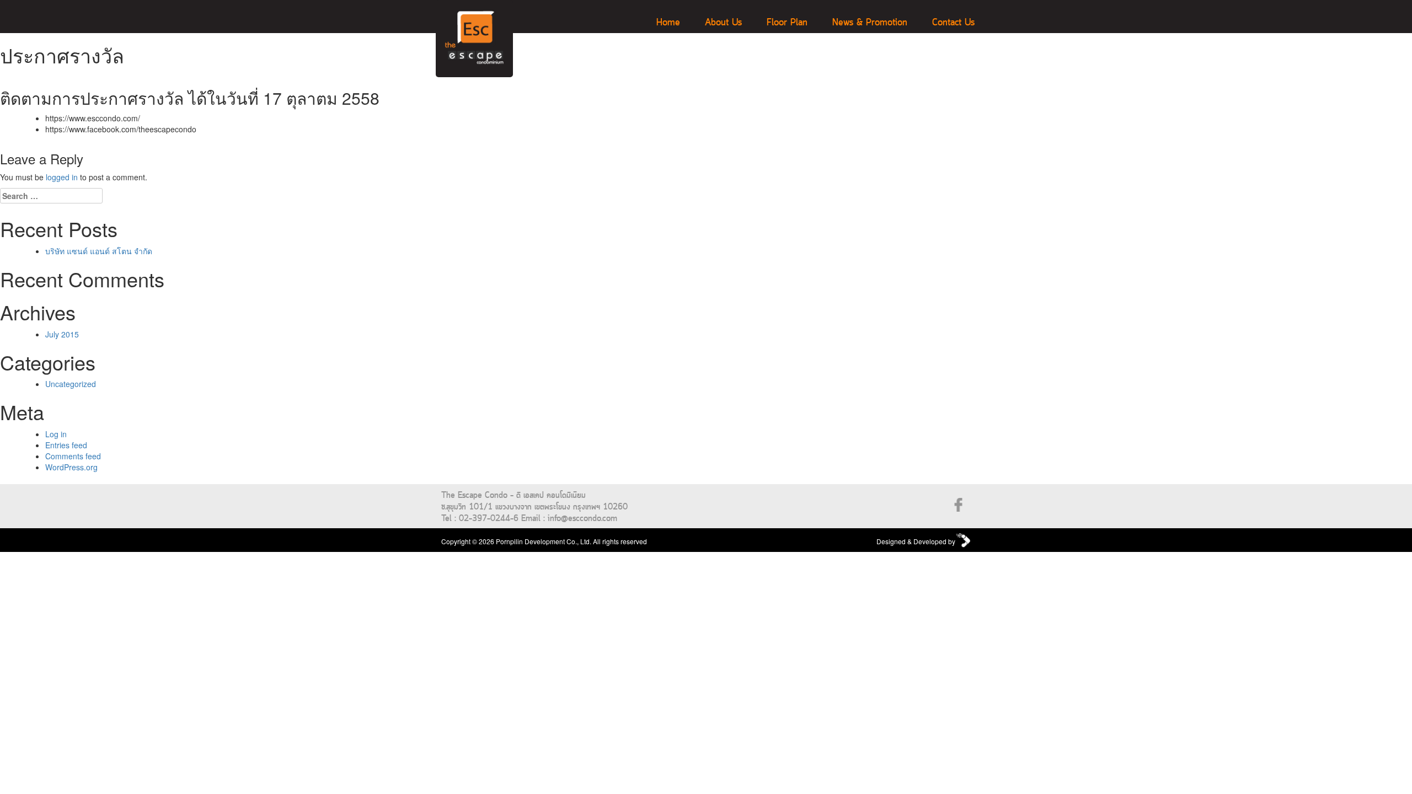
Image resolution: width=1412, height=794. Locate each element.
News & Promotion (869, 23)
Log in (56, 433)
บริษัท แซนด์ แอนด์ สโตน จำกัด (98, 250)
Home (668, 23)
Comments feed (73, 456)
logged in (62, 177)
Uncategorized (70, 383)
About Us (723, 23)
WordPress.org (71, 467)
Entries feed (66, 444)
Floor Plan (787, 23)
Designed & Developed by (915, 541)
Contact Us (953, 23)
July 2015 (62, 334)
